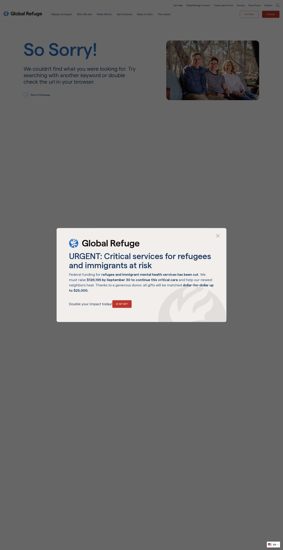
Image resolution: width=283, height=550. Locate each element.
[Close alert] (136, 236)
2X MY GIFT (122, 304)
